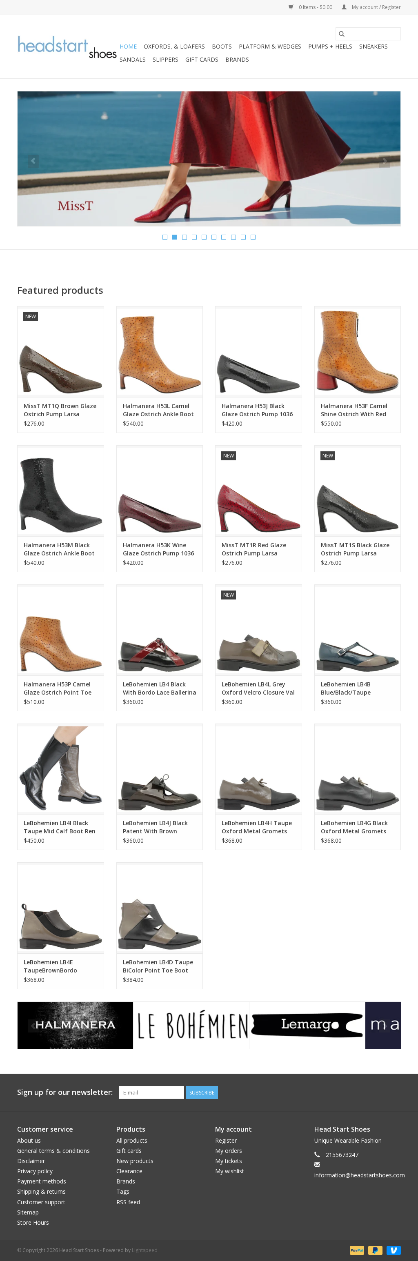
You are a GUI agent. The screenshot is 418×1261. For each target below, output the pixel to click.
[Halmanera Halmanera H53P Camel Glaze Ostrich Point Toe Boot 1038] (60, 629)
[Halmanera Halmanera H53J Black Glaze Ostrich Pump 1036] (258, 351)
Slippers (165, 59)
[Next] (384, 161)
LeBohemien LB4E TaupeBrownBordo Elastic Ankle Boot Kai (55, 966)
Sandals (133, 59)
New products (134, 1161)
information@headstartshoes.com (359, 1175)
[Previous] (33, 161)
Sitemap (28, 1212)
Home (128, 46)
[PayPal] (356, 1249)
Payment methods (41, 1181)
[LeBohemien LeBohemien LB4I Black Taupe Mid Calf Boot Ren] (60, 769)
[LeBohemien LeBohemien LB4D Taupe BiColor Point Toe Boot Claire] (159, 907)
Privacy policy (35, 1171)
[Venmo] (392, 1249)
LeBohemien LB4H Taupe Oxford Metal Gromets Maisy (257, 827)
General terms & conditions (53, 1150)
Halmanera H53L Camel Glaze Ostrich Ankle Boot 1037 (158, 410)
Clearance (129, 1171)
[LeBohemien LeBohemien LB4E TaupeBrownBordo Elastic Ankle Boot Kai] (60, 907)
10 (253, 237)
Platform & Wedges (270, 46)
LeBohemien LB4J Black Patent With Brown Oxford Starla (155, 827)
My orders (228, 1150)
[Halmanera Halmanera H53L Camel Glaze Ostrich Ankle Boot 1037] (159, 351)
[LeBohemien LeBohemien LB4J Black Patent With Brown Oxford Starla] (159, 769)
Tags (122, 1191)
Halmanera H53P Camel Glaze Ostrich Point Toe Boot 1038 (57, 688)
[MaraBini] (307, 1025)
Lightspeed (145, 1250)
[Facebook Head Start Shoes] (379, 1092)
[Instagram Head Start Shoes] (394, 1092)
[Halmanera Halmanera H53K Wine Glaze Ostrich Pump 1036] (159, 490)
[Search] (342, 33)
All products (131, 1140)
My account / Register (376, 7)
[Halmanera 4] (209, 158)
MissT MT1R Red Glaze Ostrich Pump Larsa (254, 549)
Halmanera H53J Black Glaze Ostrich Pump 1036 (257, 410)
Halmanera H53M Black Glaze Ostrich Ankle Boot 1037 (59, 549)
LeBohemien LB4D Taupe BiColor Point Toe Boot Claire (158, 966)
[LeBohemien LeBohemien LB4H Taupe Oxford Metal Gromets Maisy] (258, 769)
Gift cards (201, 59)
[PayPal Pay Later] (374, 1249)
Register (226, 1140)
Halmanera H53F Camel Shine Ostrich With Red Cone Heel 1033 (354, 410)
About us (29, 1140)
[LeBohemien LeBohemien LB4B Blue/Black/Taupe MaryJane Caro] (357, 629)
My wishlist (229, 1171)
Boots (222, 46)
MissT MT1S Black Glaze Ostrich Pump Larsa (355, 549)
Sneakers (373, 46)
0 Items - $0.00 (316, 7)
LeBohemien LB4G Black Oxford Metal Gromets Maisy (354, 827)
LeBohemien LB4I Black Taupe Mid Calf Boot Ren (60, 827)
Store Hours (33, 1222)
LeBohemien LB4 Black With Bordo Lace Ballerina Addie (159, 688)
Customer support (41, 1202)
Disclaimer (31, 1161)
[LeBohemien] (75, 1025)
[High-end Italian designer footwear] (67, 47)
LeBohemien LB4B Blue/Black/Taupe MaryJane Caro (346, 688)
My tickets (228, 1161)
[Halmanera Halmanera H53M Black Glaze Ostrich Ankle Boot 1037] (60, 490)
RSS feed (128, 1202)
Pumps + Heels (330, 46)
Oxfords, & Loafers (174, 46)
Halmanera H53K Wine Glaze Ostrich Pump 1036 (158, 549)
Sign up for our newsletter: (65, 1092)
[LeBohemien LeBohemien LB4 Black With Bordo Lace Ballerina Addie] (159, 629)
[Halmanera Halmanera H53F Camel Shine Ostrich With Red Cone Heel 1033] (357, 351)
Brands (237, 59)
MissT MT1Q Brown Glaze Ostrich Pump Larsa (60, 410)
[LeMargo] (191, 1025)
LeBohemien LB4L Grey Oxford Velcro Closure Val (258, 688)
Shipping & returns (41, 1191)
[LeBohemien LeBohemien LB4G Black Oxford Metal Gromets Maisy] (357, 769)
